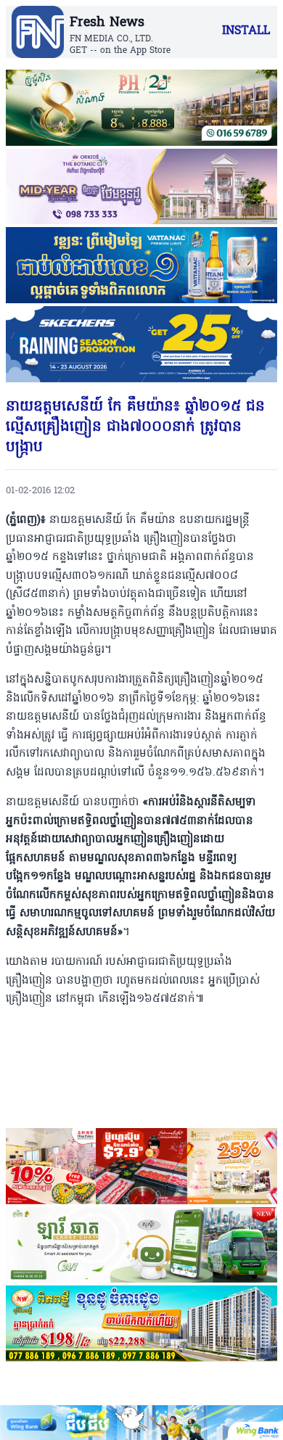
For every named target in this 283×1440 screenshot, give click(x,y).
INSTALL (246, 31)
